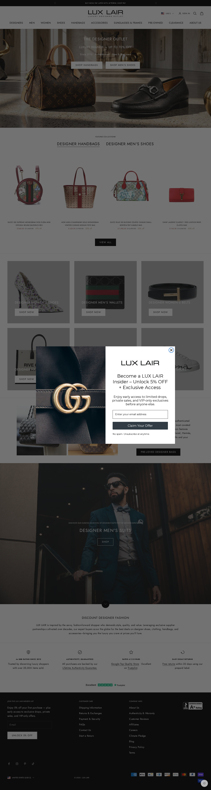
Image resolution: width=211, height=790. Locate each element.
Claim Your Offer (140, 425)
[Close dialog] (171, 350)
